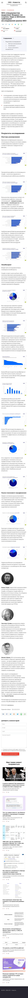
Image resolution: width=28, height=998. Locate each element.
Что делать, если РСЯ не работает (13, 948)
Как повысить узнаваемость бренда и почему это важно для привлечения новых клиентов (14, 872)
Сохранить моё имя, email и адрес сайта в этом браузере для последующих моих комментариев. (14, 750)
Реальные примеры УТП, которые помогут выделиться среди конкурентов (13, 975)
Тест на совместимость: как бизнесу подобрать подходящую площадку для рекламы (14, 814)
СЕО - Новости (14, 2)
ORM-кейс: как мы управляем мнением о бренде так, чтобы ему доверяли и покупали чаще (13, 843)
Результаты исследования (13, 41)
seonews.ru (10, 705)
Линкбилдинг (12, 45)
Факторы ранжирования (14, 43)
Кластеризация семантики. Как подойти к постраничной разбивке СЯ (13, 901)
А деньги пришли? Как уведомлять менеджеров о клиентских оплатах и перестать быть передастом (13, 785)
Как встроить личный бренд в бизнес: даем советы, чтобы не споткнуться (12, 930)
